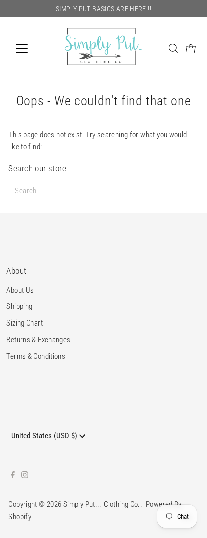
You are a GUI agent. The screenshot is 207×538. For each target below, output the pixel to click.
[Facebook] (12, 476)
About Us (20, 290)
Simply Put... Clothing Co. (101, 504)
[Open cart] (191, 48)
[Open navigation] (31, 48)
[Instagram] (25, 476)
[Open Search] (173, 48)
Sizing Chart (24, 323)
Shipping (19, 306)
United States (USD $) (45, 435)
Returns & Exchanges (38, 339)
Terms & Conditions (35, 356)
